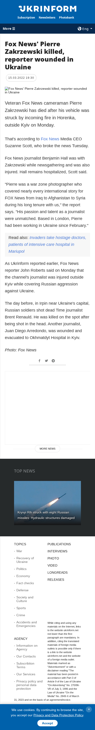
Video (52, 565)
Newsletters (47, 17)
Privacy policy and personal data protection (29, 684)
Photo (53, 558)
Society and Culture (24, 599)
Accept (47, 723)
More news (47, 448)
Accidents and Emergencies (26, 624)
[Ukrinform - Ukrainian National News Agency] (48, 8)
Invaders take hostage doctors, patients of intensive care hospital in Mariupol (47, 244)
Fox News (50, 139)
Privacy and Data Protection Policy (58, 715)
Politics (21, 569)
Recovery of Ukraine (25, 560)
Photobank (66, 17)
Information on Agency (27, 647)
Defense (22, 590)
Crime (20, 615)
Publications (59, 544)
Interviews (57, 551)
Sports (21, 608)
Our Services (25, 674)
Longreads (58, 572)
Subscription (26, 17)
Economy (23, 576)
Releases (56, 579)
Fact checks (25, 583)
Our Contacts (26, 656)
